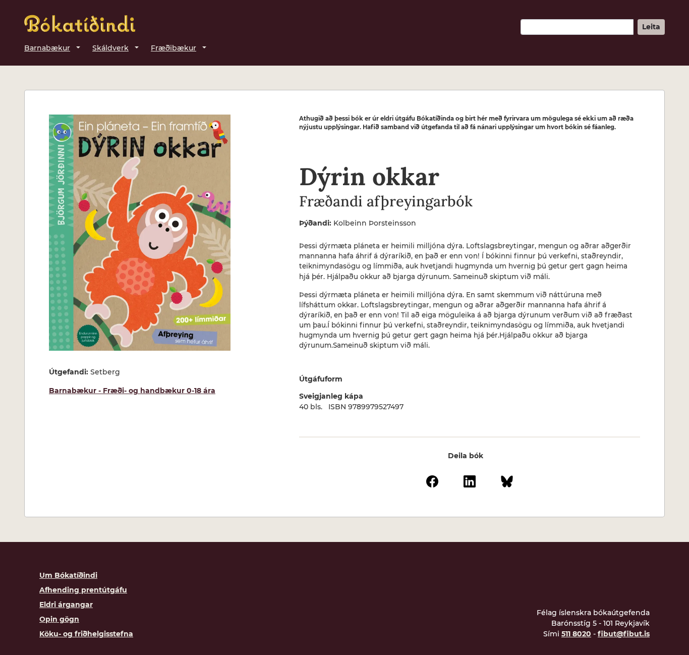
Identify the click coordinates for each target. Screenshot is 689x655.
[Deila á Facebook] (432, 480)
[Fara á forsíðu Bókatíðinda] (79, 23)
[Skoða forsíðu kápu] (140, 233)
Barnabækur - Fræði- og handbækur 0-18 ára (132, 390)
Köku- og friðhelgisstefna (86, 633)
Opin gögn (59, 619)
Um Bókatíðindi (68, 575)
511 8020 (576, 633)
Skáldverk (110, 47)
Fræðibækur (173, 47)
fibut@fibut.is (624, 633)
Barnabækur (47, 47)
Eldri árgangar (66, 604)
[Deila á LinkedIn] (469, 480)
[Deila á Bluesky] (507, 480)
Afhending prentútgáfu (83, 589)
